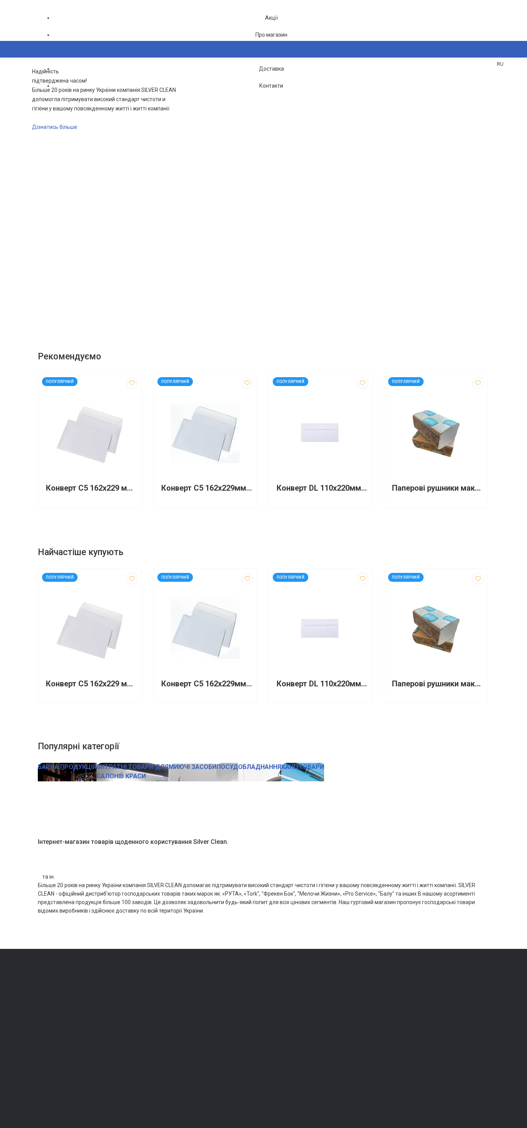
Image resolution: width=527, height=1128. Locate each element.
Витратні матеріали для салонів (190, 1071)
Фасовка (163, 1027)
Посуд (160, 1038)
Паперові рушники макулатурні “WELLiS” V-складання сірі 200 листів (438, 488)
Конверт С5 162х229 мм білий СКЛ (92, 488)
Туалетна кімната (173, 995)
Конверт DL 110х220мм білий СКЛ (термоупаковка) (322, 488)
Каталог (55, 86)
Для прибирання (172, 1017)
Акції (271, 18)
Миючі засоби (169, 1006)
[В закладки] (132, 383)
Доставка (271, 69)
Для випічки (167, 1049)
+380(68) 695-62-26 (69, 997)
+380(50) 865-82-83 (69, 986)
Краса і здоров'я (173, 1060)
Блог (273, 1017)
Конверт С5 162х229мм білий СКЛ (207, 488)
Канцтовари (167, 1092)
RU (500, 64)
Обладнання (167, 1081)
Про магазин (271, 35)
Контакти (271, 86)
